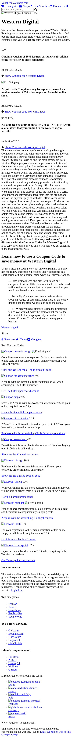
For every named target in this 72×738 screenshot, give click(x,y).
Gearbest (13, 669)
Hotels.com (14, 636)
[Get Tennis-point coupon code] (14, 545)
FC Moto (13, 656)
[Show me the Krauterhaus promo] (14, 439)
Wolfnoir (13, 666)
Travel (11, 607)
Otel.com (13, 630)
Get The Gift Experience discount (20, 390)
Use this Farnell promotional (17, 496)
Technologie (15, 616)
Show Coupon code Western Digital (25, 75)
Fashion (12, 603)
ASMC (12, 660)
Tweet (23, 339)
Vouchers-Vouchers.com (14, 2)
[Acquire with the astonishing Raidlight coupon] (12, 502)
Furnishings (14, 610)
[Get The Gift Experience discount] (17, 375)
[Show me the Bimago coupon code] (12, 460)
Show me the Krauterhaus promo (19, 454)
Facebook (9, 339)
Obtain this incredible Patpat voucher (21, 412)
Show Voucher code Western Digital (25, 111)
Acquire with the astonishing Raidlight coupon (27, 517)
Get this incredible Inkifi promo (18, 539)
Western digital (9, 327)
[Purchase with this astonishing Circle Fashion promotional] (14, 418)
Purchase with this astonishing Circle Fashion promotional (33, 433)
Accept (14, 734)
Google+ (35, 339)
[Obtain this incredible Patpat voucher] (10, 396)
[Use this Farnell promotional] (11, 481)
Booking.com (15, 633)
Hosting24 (14, 663)
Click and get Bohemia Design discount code (26, 369)
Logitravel (14, 640)
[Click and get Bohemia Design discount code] (16, 351)
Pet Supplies (15, 613)
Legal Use (17, 590)
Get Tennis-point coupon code (18, 560)
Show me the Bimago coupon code (20, 475)
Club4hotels (15, 643)
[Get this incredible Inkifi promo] (11, 523)
